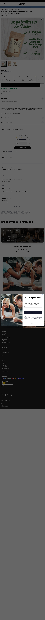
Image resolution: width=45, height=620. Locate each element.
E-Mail (25, 306)
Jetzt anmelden (33, 312)
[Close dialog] (42, 295)
